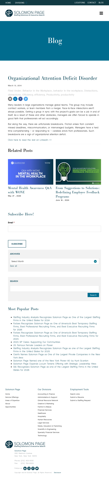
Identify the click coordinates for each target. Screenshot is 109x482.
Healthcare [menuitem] (42, 413)
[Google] (29, 468)
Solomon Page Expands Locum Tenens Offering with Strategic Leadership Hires (54, 363)
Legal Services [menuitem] (43, 423)
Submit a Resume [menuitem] (77, 397)
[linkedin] (15, 99)
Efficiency (27, 94)
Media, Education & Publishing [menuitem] (50, 426)
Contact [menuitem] (91, 2)
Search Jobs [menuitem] (75, 394)
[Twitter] (37, 468)
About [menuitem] (7, 404)
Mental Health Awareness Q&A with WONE (30, 190)
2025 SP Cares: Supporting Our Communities (36, 342)
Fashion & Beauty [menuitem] (44, 407)
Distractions (90, 90)
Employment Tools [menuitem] (79, 389)
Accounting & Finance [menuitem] (46, 394)
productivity (67, 94)
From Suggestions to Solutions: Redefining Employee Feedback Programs (78, 192)
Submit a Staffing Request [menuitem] (80, 400)
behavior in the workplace (68, 90)
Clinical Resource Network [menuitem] (48, 400)
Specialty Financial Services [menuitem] (48, 432)
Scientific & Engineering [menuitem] (47, 429)
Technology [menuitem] (42, 436)
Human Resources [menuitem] (45, 420)
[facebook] (20, 99)
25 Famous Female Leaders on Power (33, 345)
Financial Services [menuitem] (45, 410)
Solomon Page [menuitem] (12, 389)
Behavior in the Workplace (37, 90)
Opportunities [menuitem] (10, 407)
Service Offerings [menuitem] (12, 397)
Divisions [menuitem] (19, 2)
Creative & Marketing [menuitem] (46, 404)
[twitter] (26, 99)
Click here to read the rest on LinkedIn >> (30, 139)
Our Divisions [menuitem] (44, 389)
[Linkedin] (25, 468)
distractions (14, 94)
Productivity (52, 94)
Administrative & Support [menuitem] (47, 397)
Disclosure (57, 473)
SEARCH (14, 281)
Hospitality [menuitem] (42, 416)
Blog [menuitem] (101, 2)
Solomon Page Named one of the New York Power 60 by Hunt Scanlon (51, 360)
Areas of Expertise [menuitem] (12, 400)
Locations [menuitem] (80, 2)
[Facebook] (33, 468)
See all (13, 266)
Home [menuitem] (8, 2)
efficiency (39, 94)
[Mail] (10, 99)
